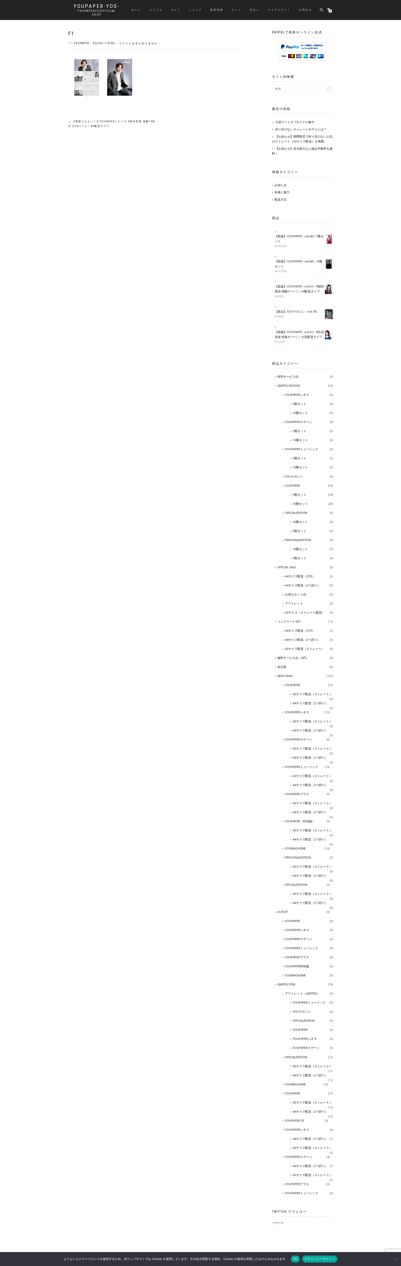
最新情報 (216, 9)
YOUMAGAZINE (295, 848)
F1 (71, 33)
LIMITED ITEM (286, 984)
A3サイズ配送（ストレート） (305, 649)
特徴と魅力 (282, 192)
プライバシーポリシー (319, 1259)
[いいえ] (395, 1259)
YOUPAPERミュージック (301, 449)
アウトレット (294, 603)
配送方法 (281, 199)
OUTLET (282, 912)
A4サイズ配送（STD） (300, 576)
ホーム (136, 9)
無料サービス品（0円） (293, 658)
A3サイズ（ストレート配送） (305, 612)
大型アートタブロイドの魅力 (294, 122)
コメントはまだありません (138, 43)
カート (236, 9)
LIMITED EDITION (288, 385)
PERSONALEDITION (298, 540)
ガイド (176, 9)
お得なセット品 (295, 594)
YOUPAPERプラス (297, 794)
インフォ (155, 9)
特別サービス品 (287, 376)
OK (295, 1259)
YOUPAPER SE (294, 1120)
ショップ (195, 9)
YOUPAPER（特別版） (300, 821)
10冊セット (300, 413)
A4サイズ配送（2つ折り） (302, 585)
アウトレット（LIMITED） (302, 993)
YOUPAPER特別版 (297, 966)
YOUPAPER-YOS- (97, 6)
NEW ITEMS (285, 676)
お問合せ (305, 9)
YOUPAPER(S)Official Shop (97, 12)
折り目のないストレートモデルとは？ (301, 129)
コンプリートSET (289, 621)
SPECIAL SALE (286, 567)
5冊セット (299, 404)
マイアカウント (279, 9)
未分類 (281, 667)
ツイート (278, 1223)
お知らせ (281, 185)
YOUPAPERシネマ (297, 395)
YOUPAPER (292, 485)
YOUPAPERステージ (298, 422)
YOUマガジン (294, 476)
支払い (254, 9)
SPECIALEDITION (296, 513)
